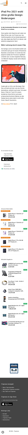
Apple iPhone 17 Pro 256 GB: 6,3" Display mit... (15, 241)
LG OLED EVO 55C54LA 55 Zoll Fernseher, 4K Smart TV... (16, 322)
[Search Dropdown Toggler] (21, 3)
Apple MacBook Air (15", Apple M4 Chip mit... (16, 306)
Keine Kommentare (23, 24)
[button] (3, 432)
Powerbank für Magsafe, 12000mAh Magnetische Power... (14, 273)
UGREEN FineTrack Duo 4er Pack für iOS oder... (15, 264)
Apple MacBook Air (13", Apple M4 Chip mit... (16, 314)
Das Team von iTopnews (9, 391)
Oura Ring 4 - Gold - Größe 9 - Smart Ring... (16, 282)
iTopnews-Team (8, 155)
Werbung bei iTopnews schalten (11, 389)
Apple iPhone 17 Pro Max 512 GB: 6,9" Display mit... (16, 250)
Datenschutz (7, 166)
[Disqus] (14, 125)
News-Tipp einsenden (8, 387)
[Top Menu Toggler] (25, 3)
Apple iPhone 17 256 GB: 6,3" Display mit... (15, 214)
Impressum (7, 164)
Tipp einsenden (8, 153)
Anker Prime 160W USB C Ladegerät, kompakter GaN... (16, 290)
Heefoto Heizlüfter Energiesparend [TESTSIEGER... (16, 298)
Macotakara (6, 104)
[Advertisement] (14, 189)
